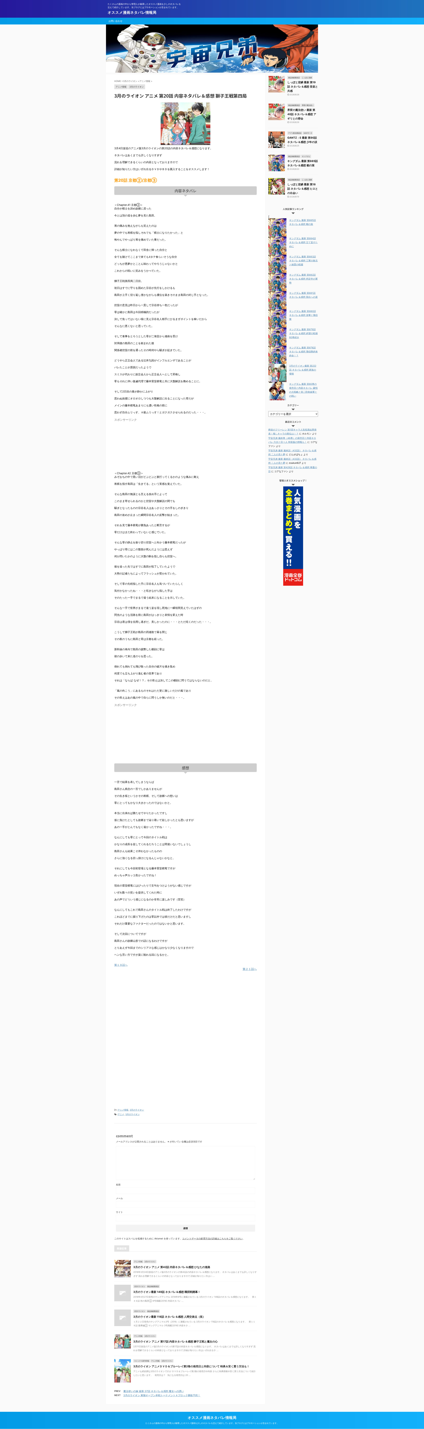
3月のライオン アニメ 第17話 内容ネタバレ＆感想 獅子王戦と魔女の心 (175, 1341)
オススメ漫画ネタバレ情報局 (132, 12)
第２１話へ (250, 969)
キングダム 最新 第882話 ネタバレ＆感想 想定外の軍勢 (303, 278)
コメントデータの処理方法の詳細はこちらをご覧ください (212, 1238)
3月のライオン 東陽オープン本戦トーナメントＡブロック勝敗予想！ (161, 1395)
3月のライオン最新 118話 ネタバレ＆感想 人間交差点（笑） (169, 1316)
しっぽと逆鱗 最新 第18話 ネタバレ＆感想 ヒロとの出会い (302, 189)
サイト (119, 1212)
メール (119, 1198)
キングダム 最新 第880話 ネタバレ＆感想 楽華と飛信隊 (303, 315)
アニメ (121, 1114)
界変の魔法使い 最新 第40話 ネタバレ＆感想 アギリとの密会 (301, 114)
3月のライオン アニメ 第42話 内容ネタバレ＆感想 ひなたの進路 (171, 1267)
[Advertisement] (142, 446)
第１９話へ (121, 965)
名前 (118, 1184)
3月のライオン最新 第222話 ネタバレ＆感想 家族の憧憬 (302, 369)
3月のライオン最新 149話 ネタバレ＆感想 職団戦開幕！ (166, 1291)
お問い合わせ (115, 21)
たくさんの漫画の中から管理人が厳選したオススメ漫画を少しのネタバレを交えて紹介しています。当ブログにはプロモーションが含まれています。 (212, 1423)
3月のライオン (137, 1110)
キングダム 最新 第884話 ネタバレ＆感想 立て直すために (303, 242)
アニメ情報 (123, 1110)
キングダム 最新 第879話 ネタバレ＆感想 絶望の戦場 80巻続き (303, 333)
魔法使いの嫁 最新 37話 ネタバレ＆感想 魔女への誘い (153, 1391)
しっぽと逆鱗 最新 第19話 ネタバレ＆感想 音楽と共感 (302, 86)
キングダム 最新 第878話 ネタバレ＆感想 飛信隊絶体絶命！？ (303, 351)
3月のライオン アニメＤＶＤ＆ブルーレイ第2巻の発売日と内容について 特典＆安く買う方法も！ (191, 1366)
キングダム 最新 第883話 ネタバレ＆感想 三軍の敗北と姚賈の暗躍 (303, 260)
